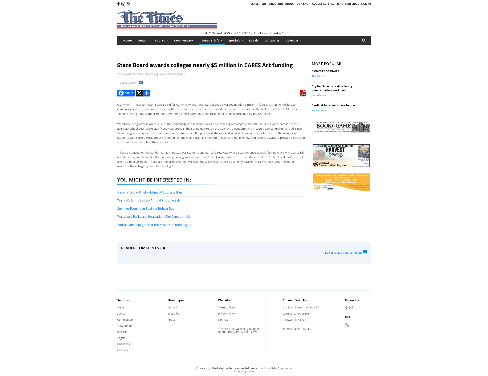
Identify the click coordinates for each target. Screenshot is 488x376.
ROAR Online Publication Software (234, 368)
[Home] (167, 28)
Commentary (125, 319)
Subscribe (352, 4)
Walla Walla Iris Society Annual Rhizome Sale (149, 200)
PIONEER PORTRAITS (325, 71)
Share (129, 93)
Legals (253, 40)
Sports (121, 313)
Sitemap (223, 319)
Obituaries (272, 40)
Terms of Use (226, 307)
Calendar (122, 350)
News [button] (142, 40)
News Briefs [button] (211, 40)
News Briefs (124, 325)
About (290, 4)
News (120, 307)
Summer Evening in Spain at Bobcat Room (147, 208)
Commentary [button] (184, 40)
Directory (275, 4)
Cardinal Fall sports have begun (333, 105)
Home (127, 40)
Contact (303, 4)
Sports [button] (160, 40)
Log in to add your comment (344, 252)
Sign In (366, 4)
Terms (253, 332)
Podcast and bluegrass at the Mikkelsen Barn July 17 (154, 225)
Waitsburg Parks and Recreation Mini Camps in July (153, 216)
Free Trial (335, 4)
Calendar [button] (292, 40)
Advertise (319, 4)
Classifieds (258, 4)
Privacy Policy (226, 313)
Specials (122, 332)
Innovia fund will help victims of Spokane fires (149, 192)
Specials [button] (234, 40)
